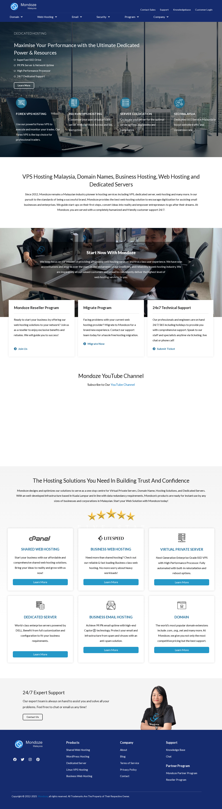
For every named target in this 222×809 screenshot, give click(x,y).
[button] (24, 85)
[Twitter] (22, 759)
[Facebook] (14, 759)
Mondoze (43, 796)
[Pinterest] (37, 759)
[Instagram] (30, 759)
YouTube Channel (123, 384)
